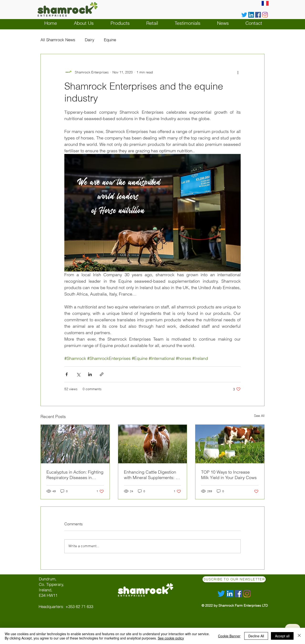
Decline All (256, 636)
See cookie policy (171, 638)
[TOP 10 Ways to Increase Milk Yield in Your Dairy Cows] (229, 444)
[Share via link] (101, 374)
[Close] (299, 636)
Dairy (89, 39)
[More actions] (238, 72)
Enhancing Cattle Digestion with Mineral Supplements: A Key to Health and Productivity (151, 474)
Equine (110, 39)
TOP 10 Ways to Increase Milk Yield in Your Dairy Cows (229, 474)
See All (259, 416)
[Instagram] (265, 15)
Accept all (282, 636)
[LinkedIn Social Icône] (251, 15)
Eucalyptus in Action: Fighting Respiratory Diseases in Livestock (74, 474)
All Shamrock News (58, 39)
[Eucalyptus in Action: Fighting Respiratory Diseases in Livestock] (75, 444)
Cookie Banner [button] (229, 636)
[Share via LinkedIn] (90, 374)
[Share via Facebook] (66, 374)
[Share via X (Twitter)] (78, 374)
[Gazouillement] (244, 15)
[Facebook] (258, 15)
